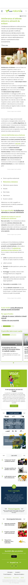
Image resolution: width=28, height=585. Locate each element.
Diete (12, 326)
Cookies (22, 577)
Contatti (17, 572)
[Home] (14, 11)
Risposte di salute (19, 574)
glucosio (18, 143)
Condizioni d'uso (7, 577)
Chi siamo (9, 572)
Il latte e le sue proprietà (10, 320)
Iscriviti (14, 556)
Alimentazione (6, 326)
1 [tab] (13, 362)
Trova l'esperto (7, 574)
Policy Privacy (16, 577)
